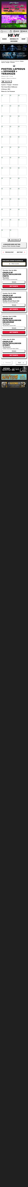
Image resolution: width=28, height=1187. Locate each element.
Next (19, 362)
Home (8, 61)
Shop (23, 39)
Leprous (5, 246)
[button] (10, 31)
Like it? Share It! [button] (15, 239)
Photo (8, 246)
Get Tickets (14, 286)
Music (4, 39)
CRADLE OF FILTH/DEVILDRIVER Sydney (12, 343)
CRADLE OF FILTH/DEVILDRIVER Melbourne (12, 320)
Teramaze (13, 246)
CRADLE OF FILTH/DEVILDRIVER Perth (12, 274)
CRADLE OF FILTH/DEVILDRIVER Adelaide (12, 297)
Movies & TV (14, 39)
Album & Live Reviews (14, 61)
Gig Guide (13, 41)
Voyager (18, 246)
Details (14, 282)
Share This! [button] (7, 81)
